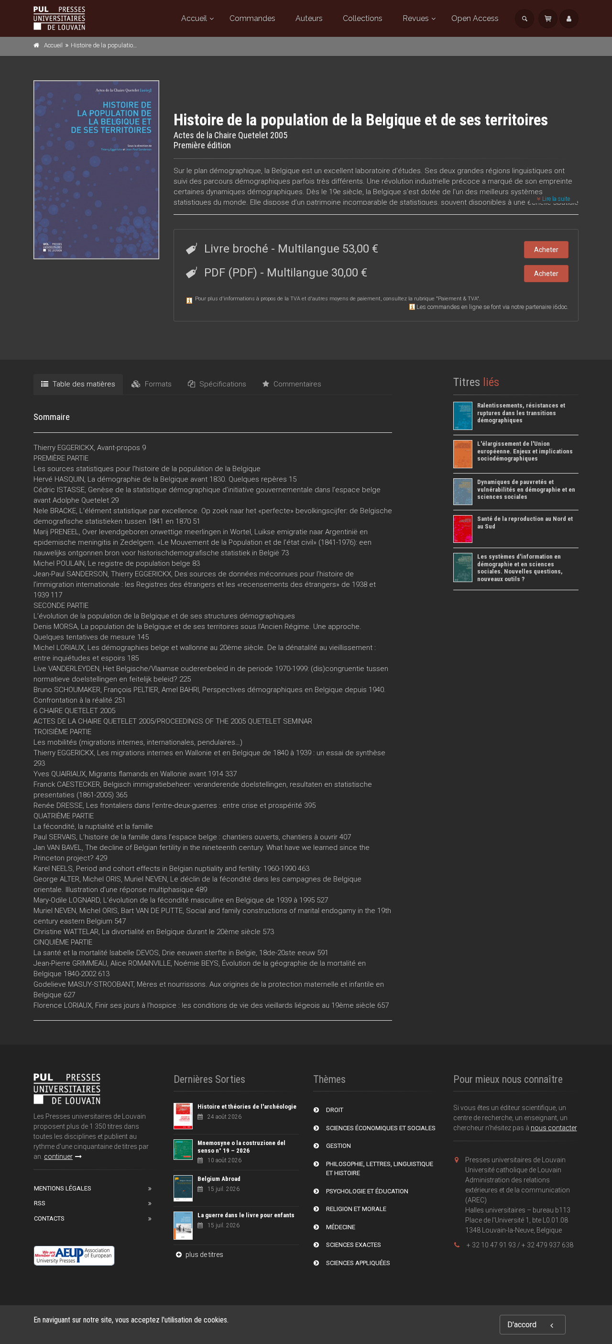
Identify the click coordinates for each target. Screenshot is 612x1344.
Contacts (49, 1218)
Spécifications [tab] (221, 384)
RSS (39, 1203)
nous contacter (554, 1128)
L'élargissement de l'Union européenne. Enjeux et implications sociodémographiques (525, 451)
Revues (416, 18)
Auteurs (309, 18)
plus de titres (203, 1254)
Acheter (546, 249)
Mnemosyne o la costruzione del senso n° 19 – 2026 (241, 1146)
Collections (362, 18)
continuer (58, 1156)
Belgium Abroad (218, 1178)
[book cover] (96, 169)
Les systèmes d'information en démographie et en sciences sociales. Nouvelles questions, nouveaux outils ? (520, 568)
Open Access (475, 18)
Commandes (252, 18)
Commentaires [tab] (296, 384)
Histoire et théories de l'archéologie (246, 1106)
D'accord (521, 1324)
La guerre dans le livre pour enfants (246, 1215)
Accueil (194, 18)
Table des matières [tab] (83, 384)
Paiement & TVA (457, 299)
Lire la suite (555, 199)
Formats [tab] (157, 384)
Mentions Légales (62, 1188)
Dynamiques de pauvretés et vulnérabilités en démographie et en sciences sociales (526, 489)
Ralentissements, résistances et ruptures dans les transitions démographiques (521, 413)
